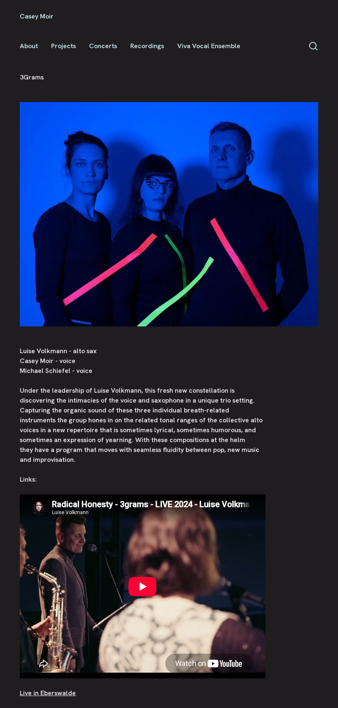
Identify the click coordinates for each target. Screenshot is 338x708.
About (29, 46)
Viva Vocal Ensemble (208, 46)
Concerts (103, 46)
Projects (63, 46)
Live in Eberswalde (48, 693)
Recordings (147, 46)
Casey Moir (37, 16)
